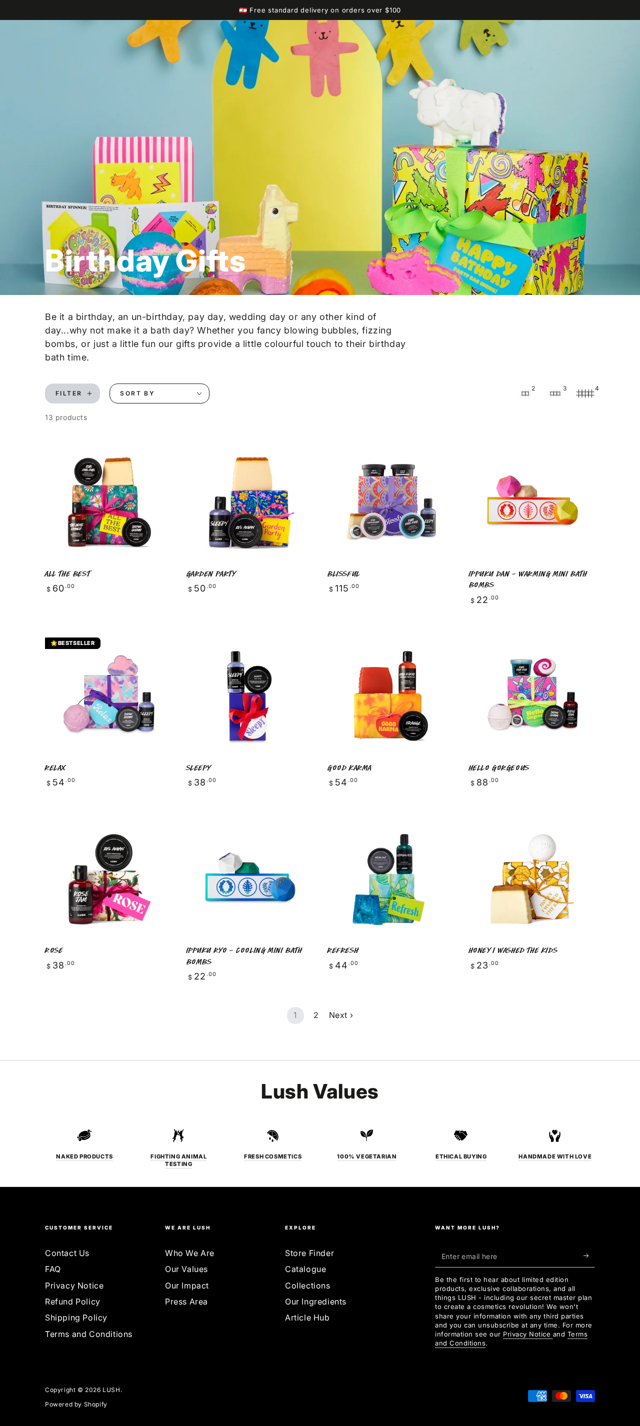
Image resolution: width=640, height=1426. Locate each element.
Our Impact (187, 1285)
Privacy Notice (74, 1285)
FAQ (53, 1269)
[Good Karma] (391, 695)
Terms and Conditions (88, 1334)
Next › (341, 1015)
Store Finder (309, 1253)
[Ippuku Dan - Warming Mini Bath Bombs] (532, 501)
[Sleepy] (249, 695)
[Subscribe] (589, 1256)
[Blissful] (391, 501)
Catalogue (305, 1269)
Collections (307, 1285)
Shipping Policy (76, 1317)
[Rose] (108, 879)
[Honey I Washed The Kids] (532, 879)
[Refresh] (391, 879)
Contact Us (67, 1253)
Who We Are (189, 1253)
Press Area (186, 1301)
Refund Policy (72, 1301)
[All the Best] (108, 501)
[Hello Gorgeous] (532, 695)
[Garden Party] (249, 501)
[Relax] (108, 695)
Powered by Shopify (76, 1404)
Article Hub (307, 1317)
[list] (320, 1148)
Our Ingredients (315, 1301)
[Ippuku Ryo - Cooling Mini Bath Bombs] (249, 879)
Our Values (186, 1269)
